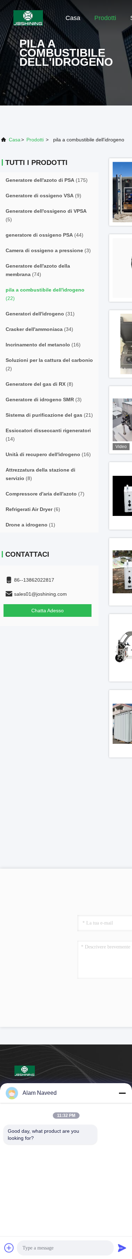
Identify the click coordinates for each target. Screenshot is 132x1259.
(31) (40, 314)
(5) (46, 215)
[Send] (122, 1247)
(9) (43, 195)
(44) (44, 235)
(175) (47, 180)
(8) (39, 384)
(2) (49, 364)
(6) (33, 509)
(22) (45, 294)
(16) (43, 344)
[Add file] (9, 1247)
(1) (30, 525)
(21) (49, 415)
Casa (72, 17)
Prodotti (105, 17)
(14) (48, 435)
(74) (38, 270)
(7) (45, 494)
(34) (39, 329)
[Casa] (28, 17)
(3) (48, 250)
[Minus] (122, 1093)
